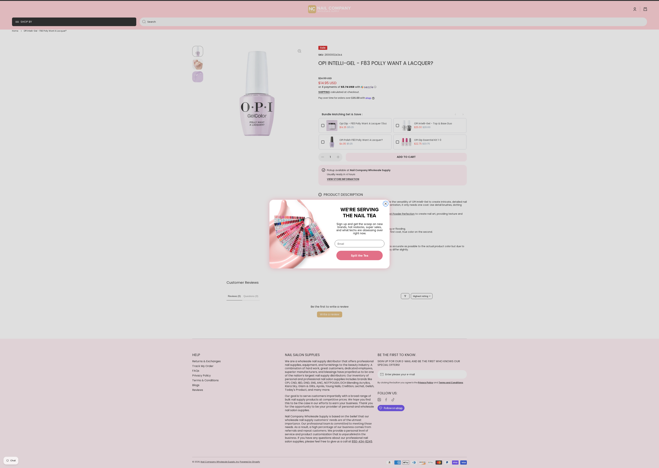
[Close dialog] (385, 203)
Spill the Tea (359, 255)
